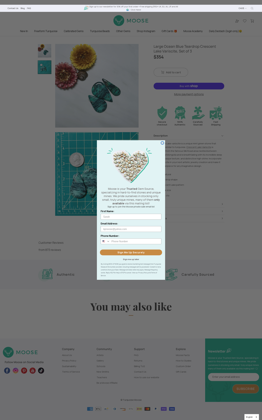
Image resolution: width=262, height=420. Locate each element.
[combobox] (251, 417)
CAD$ (241, 8)
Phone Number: (110, 236)
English (249, 417)
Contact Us (13, 8)
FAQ (29, 8)
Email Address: (109, 223)
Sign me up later (131, 259)
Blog (23, 8)
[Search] (252, 8)
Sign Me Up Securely (131, 252)
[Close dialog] (162, 142)
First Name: (107, 211)
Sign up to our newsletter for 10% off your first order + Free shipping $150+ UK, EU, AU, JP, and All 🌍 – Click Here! (133, 8)
